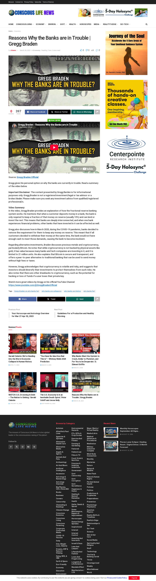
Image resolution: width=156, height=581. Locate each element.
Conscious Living (24, 24)
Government (77, 470)
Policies (90, 487)
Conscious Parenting (60, 524)
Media (96, 24)
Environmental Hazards (77, 429)
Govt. (62, 24)
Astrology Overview (60, 483)
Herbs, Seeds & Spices (78, 505)
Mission (11, 2)
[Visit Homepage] (31, 13)
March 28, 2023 (25, 50)
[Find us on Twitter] (16, 447)
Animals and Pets (61, 458)
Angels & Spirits (59, 453)
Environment (61, 574)
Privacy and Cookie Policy (117, 578)
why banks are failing (72, 291)
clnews (13, 50)
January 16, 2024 (16, 403)
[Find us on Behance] (28, 447)
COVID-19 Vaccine (60, 537)
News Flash (91, 474)
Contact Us (19, 2)
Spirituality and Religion (93, 544)
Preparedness (92, 499)
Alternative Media (60, 448)
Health (72, 24)
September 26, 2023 (48, 403)
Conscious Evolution (60, 514)
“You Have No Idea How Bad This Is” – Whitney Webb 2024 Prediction (53, 359)
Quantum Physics (90, 511)
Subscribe (38, 2)
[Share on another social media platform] (97, 112)
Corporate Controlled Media (60, 530)
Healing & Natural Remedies (76, 496)
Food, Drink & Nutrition (77, 459)
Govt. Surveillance (77, 485)
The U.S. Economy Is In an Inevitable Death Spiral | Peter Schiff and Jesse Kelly (53, 397)
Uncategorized (93, 563)
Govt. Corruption (76, 480)
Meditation (91, 444)
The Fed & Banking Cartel (93, 556)
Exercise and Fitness (77, 439)
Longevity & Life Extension (77, 563)
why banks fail (89, 291)
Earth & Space (61, 561)
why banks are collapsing (51, 291)
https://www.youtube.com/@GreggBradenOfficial (33, 285)
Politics (90, 490)
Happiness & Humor (77, 490)
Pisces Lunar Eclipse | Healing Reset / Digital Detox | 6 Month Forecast (133, 444)
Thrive (89, 560)
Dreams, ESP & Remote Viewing (62, 551)
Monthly (90, 459)
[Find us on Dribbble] (34, 447)
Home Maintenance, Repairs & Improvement (77, 512)
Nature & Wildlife (90, 469)
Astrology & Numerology (61, 478)
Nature (90, 465)
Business (59, 495)
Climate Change (62, 510)
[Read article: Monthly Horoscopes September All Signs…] (111, 432)
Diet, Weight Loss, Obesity (61, 545)
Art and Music (61, 465)
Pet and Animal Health (93, 483)
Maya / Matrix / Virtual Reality (93, 429)
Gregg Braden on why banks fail (26, 291)
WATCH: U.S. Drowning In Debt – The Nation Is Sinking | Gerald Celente (22, 397)
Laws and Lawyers (75, 548)
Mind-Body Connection (91, 455)
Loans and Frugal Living (77, 558)
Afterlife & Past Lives (62, 432)
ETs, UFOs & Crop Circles (77, 434)
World (89, 572)
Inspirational (77, 527)
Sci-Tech (124, 24)
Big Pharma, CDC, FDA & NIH (62, 488)
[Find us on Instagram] (22, 447)
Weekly (90, 566)
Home (11, 24)
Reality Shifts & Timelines (93, 516)
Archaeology (61, 462)
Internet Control (75, 534)
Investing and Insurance (77, 539)
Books (58, 492)
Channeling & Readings (61, 506)
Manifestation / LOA (78, 571)
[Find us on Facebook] (11, 447)
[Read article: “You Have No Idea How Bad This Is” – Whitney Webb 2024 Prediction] (54, 344)
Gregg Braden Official (28, 177)
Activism (59, 428)
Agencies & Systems (60, 438)
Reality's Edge (92, 520)
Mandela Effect (78, 567)
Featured (75, 449)
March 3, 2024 (46, 365)
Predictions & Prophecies (92, 494)
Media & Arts (92, 433)
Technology (92, 551)
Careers (59, 499)
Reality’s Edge (109, 24)
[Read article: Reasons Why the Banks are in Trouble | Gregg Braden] (86, 382)
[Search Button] (146, 24)
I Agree (134, 578)
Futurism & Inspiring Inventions (76, 465)
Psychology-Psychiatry (92, 506)
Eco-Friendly (61, 564)
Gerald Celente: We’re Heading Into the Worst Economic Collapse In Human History (22, 359)
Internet (75, 530)
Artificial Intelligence (61, 469)
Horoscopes (85, 24)
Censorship (60, 502)
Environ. (52, 24)
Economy (40, 24)
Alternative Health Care (61, 443)
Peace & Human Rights (93, 478)
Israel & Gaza (77, 543)
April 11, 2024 (14, 365)
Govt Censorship (76, 475)
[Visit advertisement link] (112, 12)
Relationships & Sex (93, 524)
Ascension (60, 474)
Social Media (92, 540)
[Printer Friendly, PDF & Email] (54, 120)
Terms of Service (48, 2)
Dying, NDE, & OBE (61, 557)
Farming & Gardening (76, 445)
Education (60, 571)
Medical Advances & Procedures (92, 438)
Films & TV (76, 455)
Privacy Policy (28, 2)
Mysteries (91, 462)
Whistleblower (92, 569)
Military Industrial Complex (91, 449)
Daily (58, 541)
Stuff (89, 548)
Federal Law (76, 452)
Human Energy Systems (77, 523)
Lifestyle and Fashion (77, 553)
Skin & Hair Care (91, 536)
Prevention (91, 502)
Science (90, 532)
